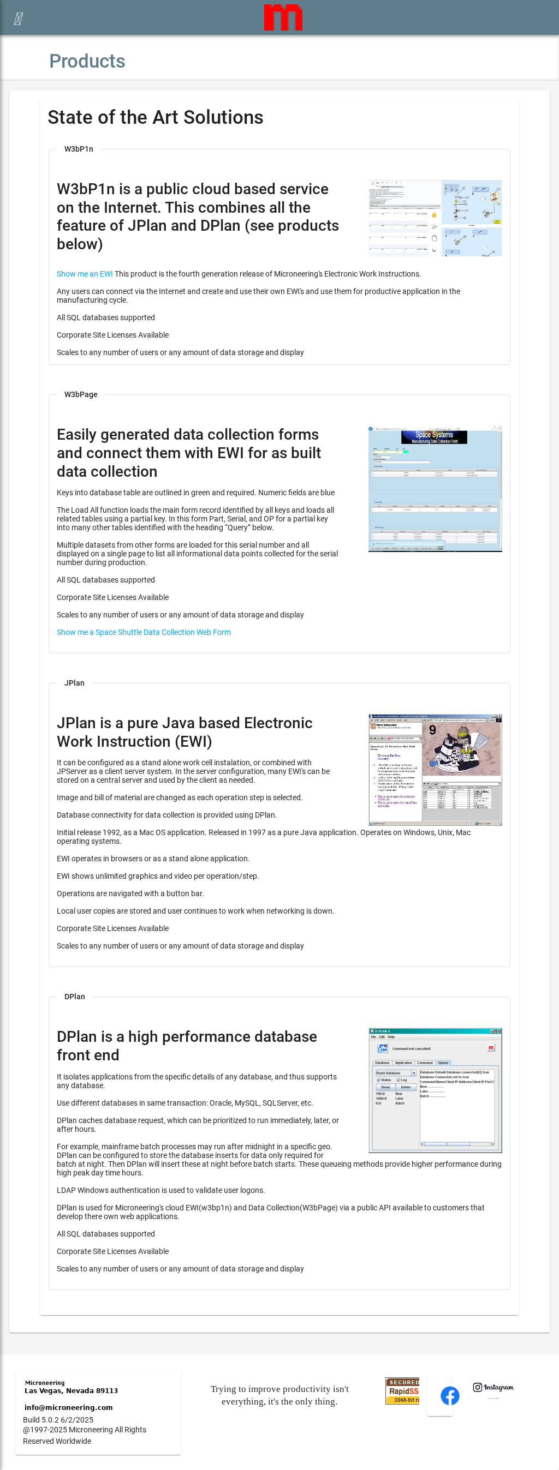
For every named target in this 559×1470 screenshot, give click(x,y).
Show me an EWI (85, 273)
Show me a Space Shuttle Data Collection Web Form (144, 632)
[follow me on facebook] (450, 1404)
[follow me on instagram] (493, 1396)
